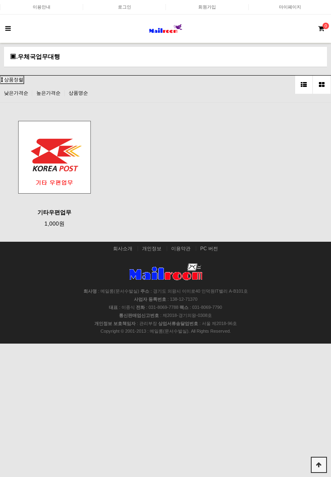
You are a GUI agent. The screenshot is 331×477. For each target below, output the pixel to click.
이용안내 (41, 6)
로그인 (124, 6)
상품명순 (78, 93)
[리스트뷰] (304, 85)
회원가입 (207, 6)
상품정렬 (13, 79)
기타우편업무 (54, 212)
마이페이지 (290, 6)
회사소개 (122, 248)
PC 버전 (209, 248)
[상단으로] (319, 465)
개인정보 (151, 248)
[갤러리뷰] (322, 85)
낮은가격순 (16, 93)
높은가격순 (48, 93)
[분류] (8, 29)
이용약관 (181, 248)
